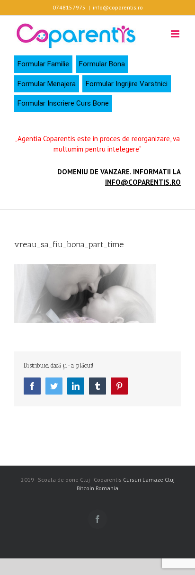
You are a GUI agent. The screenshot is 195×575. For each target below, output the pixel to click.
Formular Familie (43, 64)
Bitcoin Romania (97, 488)
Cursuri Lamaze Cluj (149, 479)
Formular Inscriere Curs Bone (63, 103)
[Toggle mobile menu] (176, 34)
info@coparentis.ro (118, 7)
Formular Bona (102, 64)
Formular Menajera (47, 84)
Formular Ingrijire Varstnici (127, 84)
